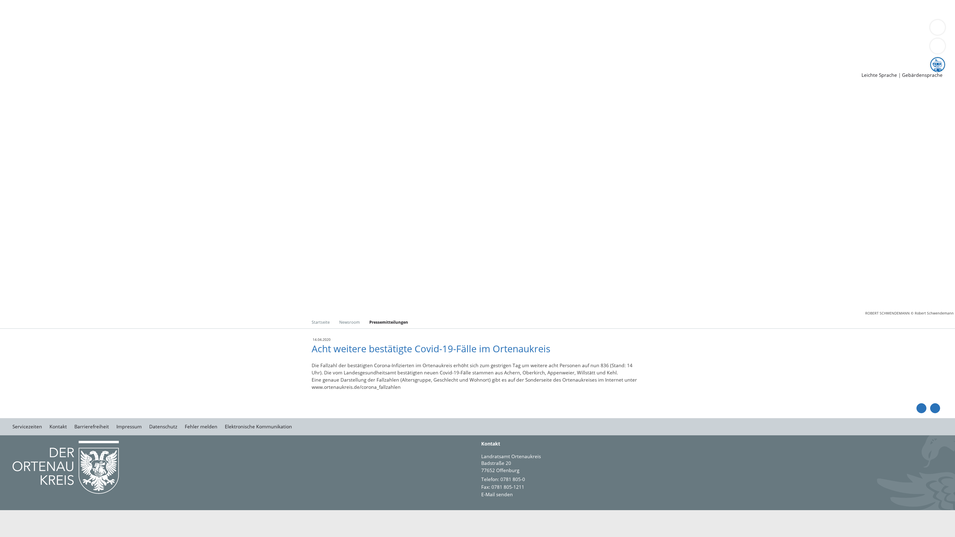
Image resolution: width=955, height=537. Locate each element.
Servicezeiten (27, 426)
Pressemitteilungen (35, 67)
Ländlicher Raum (200, 29)
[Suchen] (937, 46)
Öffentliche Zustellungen (85, 67)
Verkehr (100, 9)
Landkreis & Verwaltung (26, 22)
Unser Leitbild (212, 54)
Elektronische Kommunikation (258, 426)
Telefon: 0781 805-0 (503, 479)
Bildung (138, 29)
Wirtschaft (242, 9)
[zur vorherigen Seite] (921, 408)
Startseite (321, 322)
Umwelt (291, 9)
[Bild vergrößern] (65, 467)
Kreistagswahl (119, 42)
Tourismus (260, 29)
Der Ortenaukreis (33, 29)
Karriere (9, 48)
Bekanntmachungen (295, 29)
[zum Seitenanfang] (935, 408)
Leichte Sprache (879, 75)
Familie (118, 9)
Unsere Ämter (15, 16)
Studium (120, 54)
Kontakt (58, 426)
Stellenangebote (32, 54)
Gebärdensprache (922, 75)
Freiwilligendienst (175, 54)
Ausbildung (97, 54)
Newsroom (12, 61)
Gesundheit (268, 9)
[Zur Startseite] (52, 128)
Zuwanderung (163, 29)
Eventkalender (67, 54)
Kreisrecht (91, 42)
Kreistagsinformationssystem (46, 42)
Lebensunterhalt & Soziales (59, 9)
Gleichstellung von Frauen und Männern (365, 29)
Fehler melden (201, 426)
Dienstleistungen (19, 3)
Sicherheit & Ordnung (205, 9)
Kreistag (9, 35)
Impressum (129, 426)
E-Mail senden (497, 494)
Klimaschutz (233, 29)
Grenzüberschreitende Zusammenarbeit (456, 29)
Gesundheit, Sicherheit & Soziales (91, 29)
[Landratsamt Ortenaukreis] (712, 475)
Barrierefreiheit (91, 426)
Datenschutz (163, 426)
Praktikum (143, 54)
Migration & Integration (154, 9)
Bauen (21, 9)
